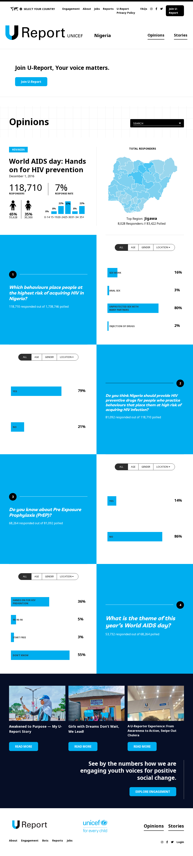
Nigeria (102, 35)
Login (180, 842)
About (87, 9)
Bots (45, 840)
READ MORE (23, 746)
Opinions (156, 35)
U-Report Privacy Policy (126, 10)
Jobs (97, 9)
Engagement (71, 9)
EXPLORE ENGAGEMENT (153, 792)
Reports (108, 9)
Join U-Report (173, 10)
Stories (180, 35)
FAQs (143, 9)
